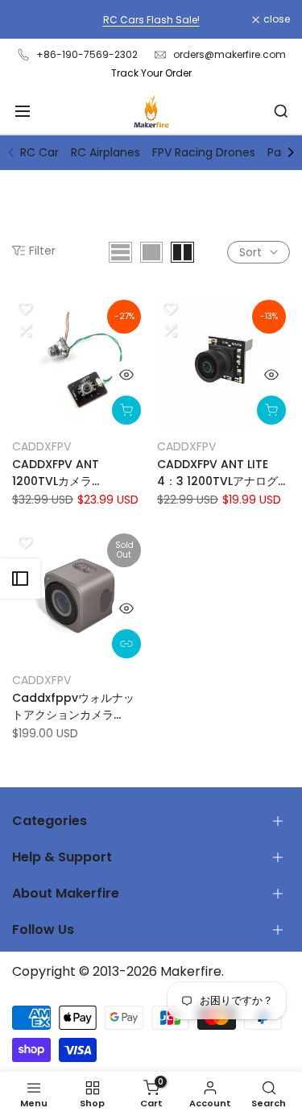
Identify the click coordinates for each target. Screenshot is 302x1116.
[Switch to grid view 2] (182, 252)
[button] (25, 308)
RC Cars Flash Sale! (151, 20)
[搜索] (281, 111)
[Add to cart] (126, 410)
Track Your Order (151, 73)
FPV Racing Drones (203, 152)
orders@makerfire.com (229, 54)
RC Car (39, 152)
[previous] (11, 152)
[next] (290, 152)
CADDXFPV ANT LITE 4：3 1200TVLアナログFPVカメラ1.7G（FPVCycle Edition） (217, 473)
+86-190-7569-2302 (87, 54)
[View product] (126, 643)
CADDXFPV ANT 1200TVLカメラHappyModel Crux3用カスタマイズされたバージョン (74, 473)
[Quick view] (126, 374)
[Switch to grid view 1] (151, 252)
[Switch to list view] (120, 252)
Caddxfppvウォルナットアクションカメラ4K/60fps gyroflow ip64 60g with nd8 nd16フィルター (73, 707)
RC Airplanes (105, 152)
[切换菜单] (22, 111)
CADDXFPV (41, 446)
